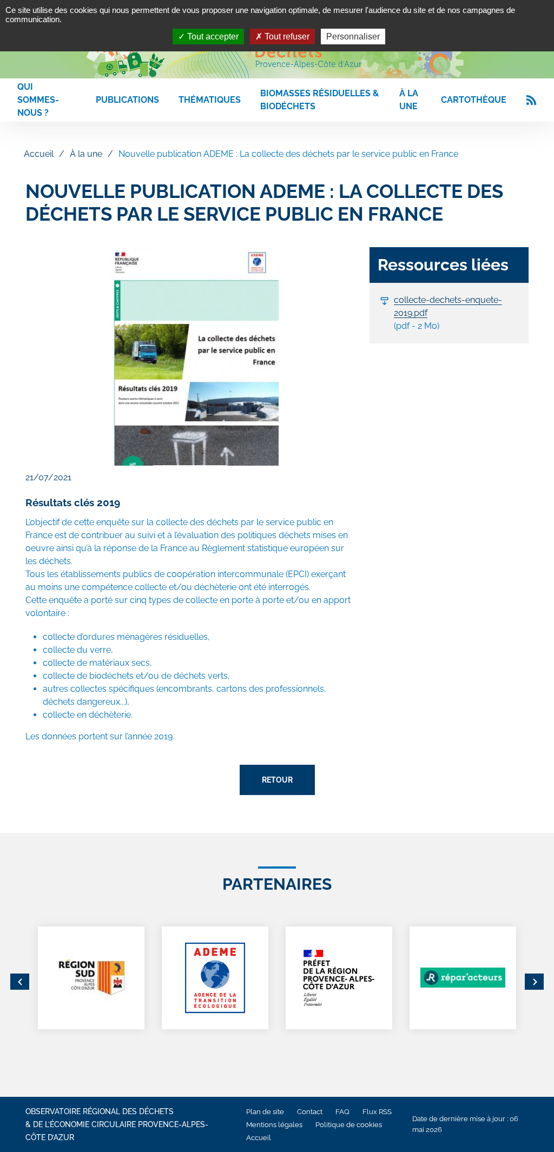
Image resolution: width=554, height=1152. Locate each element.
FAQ (342, 1112)
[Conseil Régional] (91, 977)
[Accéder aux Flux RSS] (531, 100)
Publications (127, 100)
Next (534, 982)
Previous (19, 982)
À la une (408, 99)
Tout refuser (285, 36)
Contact (309, 1112)
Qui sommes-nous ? (38, 100)
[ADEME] (215, 977)
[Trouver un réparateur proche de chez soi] (463, 977)
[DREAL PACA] (339, 977)
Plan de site (265, 1112)
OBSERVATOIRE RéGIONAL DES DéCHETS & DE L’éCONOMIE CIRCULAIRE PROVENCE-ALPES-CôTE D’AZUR (116, 1124)
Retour (277, 780)
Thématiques (210, 100)
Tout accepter (212, 36)
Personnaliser (353, 36)
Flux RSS (377, 1112)
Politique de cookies (348, 1125)
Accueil (39, 154)
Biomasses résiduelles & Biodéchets (319, 99)
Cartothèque (473, 100)
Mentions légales (274, 1125)
